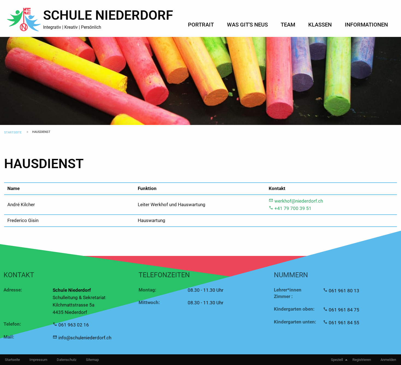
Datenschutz (66, 360)
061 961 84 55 (344, 322)
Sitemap (92, 360)
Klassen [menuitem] (320, 24)
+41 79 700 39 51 (293, 208)
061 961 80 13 (344, 290)
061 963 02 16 (73, 325)
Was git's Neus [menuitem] (247, 24)
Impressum (38, 360)
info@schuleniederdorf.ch (84, 337)
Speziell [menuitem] (337, 360)
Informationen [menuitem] (366, 24)
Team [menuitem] (288, 24)
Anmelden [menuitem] (388, 360)
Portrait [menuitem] (201, 24)
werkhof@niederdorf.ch (298, 201)
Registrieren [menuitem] (361, 360)
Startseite (13, 132)
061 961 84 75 (344, 310)
